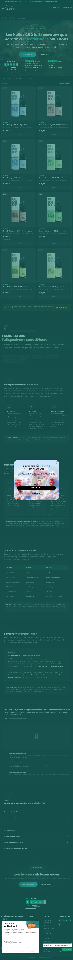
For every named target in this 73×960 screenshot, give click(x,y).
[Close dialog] (57, 462)
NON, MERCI (36, 493)
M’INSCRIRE (36, 488)
